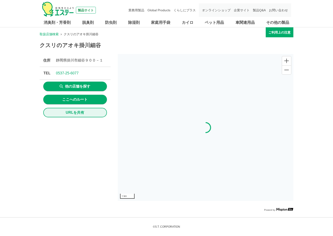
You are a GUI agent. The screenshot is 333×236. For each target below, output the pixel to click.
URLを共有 (75, 112)
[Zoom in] (286, 60)
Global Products (158, 10)
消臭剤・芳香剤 (57, 22)
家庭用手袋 (160, 22)
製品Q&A (259, 10)
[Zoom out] (286, 69)
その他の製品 (277, 22)
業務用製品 (136, 10)
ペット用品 (214, 22)
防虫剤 (111, 22)
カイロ (187, 22)
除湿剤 (134, 22)
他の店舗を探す (77, 86)
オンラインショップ (216, 10)
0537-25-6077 (67, 73)
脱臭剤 (88, 22)
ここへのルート (75, 99)
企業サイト (242, 10)
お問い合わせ (278, 10)
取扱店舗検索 (49, 34)
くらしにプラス (185, 10)
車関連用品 (245, 22)
